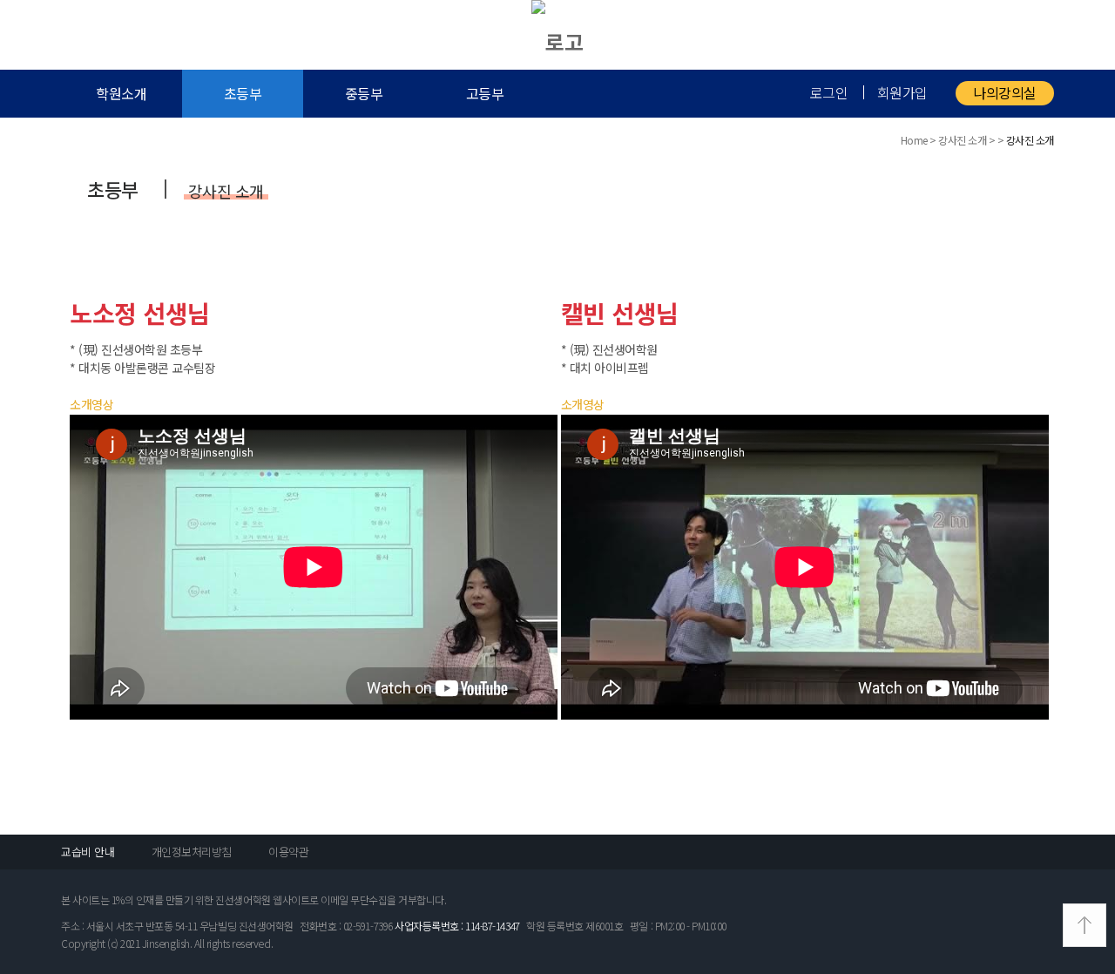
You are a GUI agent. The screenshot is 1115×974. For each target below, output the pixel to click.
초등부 (243, 93)
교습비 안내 (87, 851)
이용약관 (288, 851)
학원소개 (121, 93)
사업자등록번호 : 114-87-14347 (457, 925)
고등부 (485, 93)
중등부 (364, 93)
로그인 (829, 92)
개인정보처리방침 (192, 851)
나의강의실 (1005, 92)
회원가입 (902, 92)
